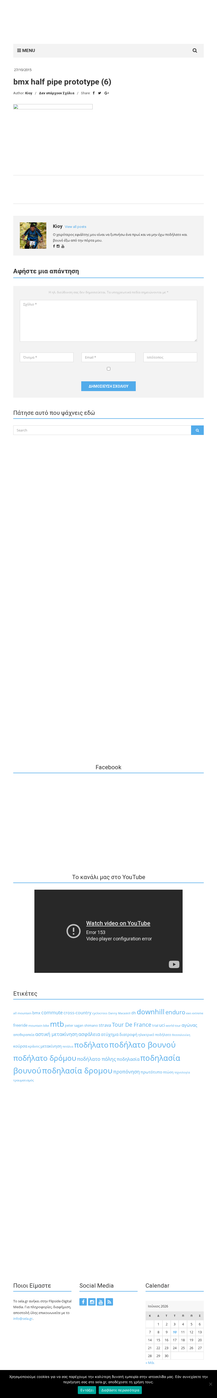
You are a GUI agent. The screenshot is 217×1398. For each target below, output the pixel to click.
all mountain (22, 1013)
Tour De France (131, 1024)
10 (175, 1332)
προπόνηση (126, 1071)
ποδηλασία (128, 1059)
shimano (91, 1025)
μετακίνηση (51, 1046)
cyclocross (99, 1013)
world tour (173, 1026)
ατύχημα (110, 1034)
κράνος (34, 1046)
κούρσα (20, 1046)
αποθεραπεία (23, 1035)
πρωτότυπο (151, 1072)
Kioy (28, 93)
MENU (28, 50)
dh (133, 1012)
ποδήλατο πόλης (96, 1058)
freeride (20, 1025)
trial (155, 1025)
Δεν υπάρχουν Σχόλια (56, 93)
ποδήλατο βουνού (142, 1044)
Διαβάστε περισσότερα (120, 1390)
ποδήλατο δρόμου (44, 1058)
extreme (197, 1013)
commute (52, 1012)
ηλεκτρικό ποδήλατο (154, 1034)
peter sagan (74, 1025)
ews (188, 1013)
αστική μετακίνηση (56, 1034)
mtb (57, 1024)
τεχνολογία (182, 1072)
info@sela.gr (23, 1318)
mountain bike (38, 1026)
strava (105, 1025)
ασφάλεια (89, 1034)
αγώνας (189, 1025)
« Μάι (150, 1362)
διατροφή (128, 1034)
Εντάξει (86, 1390)
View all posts (75, 227)
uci (162, 1025)
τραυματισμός (23, 1080)
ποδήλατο (91, 1045)
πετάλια (67, 1046)
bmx (36, 1012)
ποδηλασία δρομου (77, 1070)
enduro (175, 1012)
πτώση (168, 1072)
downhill (151, 1011)
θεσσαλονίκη (181, 1035)
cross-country (77, 1013)
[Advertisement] (109, 21)
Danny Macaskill (119, 1013)
